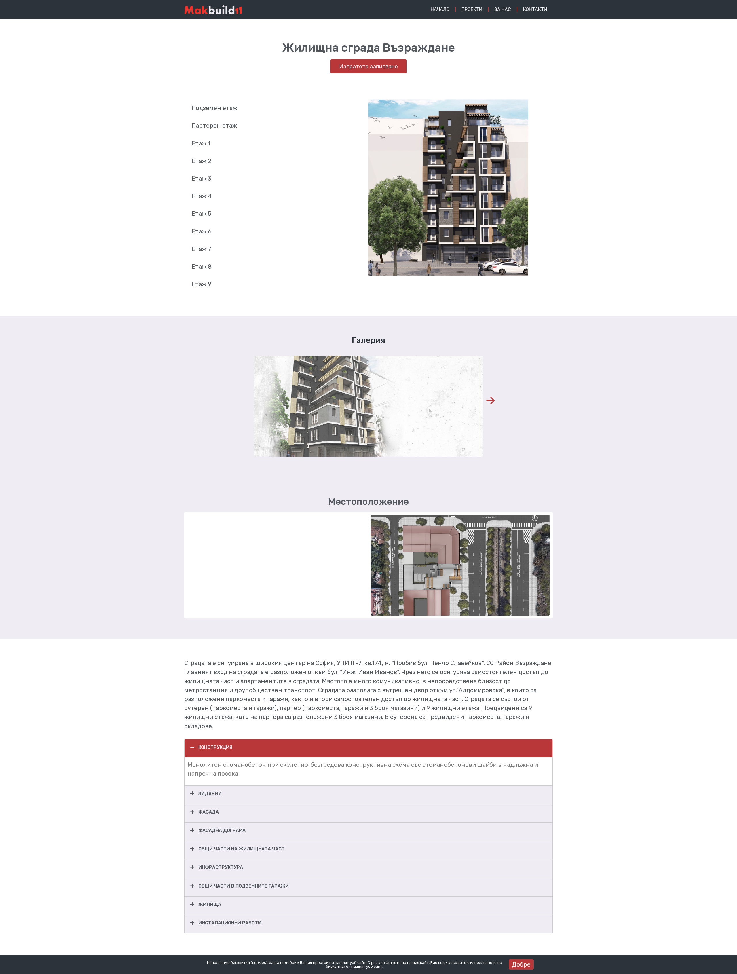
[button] (490, 400)
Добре (521, 964)
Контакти (535, 9)
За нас (502, 9)
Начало (440, 9)
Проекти (471, 9)
